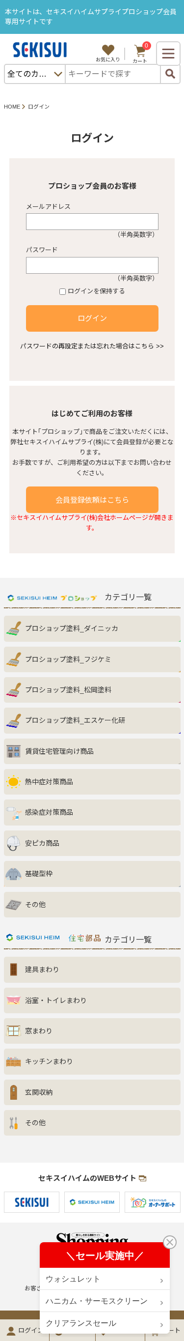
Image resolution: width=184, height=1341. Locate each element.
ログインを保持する (96, 291)
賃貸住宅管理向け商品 (59, 751)
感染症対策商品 (49, 812)
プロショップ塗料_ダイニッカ (71, 628)
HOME (12, 107)
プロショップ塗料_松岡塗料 (68, 690)
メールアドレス (48, 206)
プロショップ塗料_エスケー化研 (75, 720)
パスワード (42, 250)
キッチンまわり (49, 1061)
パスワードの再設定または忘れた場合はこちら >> (92, 346)
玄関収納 (39, 1092)
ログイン (92, 318)
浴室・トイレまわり (56, 1000)
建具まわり (42, 969)
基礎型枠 (39, 874)
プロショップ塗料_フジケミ (68, 659)
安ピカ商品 (42, 843)
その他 (35, 905)
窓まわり (39, 1031)
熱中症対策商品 (49, 782)
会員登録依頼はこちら (92, 500)
